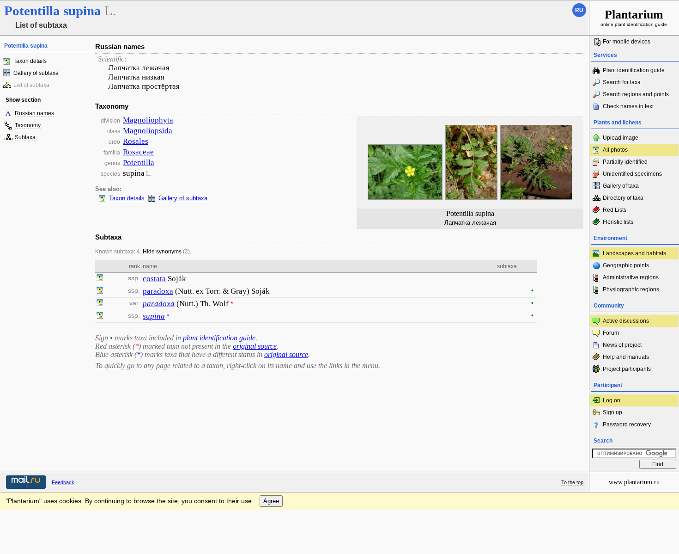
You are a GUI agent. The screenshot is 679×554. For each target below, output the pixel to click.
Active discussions (626, 321)
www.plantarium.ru (634, 482)
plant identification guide (219, 338)
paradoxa (158, 291)
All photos (615, 150)
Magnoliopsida (147, 130)
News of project (622, 345)
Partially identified (625, 162)
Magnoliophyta (148, 120)
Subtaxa (25, 137)
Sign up (612, 412)
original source (255, 346)
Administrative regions (631, 277)
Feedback (63, 482)
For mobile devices (626, 41)
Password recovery (627, 424)
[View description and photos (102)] (100, 316)
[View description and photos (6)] (100, 279)
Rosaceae (138, 152)
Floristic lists (618, 222)
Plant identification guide (634, 70)
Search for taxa (622, 82)
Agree (271, 501)
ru (579, 10)
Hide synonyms (162, 251)
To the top (572, 482)
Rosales (135, 141)
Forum (611, 333)
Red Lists (614, 210)
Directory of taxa (623, 198)
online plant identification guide (633, 17)
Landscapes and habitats (634, 253)
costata (154, 278)
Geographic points (626, 265)
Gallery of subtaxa (36, 73)
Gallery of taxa (621, 186)
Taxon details (30, 61)
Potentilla (138, 162)
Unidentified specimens (632, 174)
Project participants (627, 369)
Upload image (620, 138)
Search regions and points (636, 94)
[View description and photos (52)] (100, 291)
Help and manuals (626, 357)
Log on (611, 400)
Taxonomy (28, 125)
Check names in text (628, 106)
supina (154, 316)
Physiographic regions (631, 289)
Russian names (34, 113)
